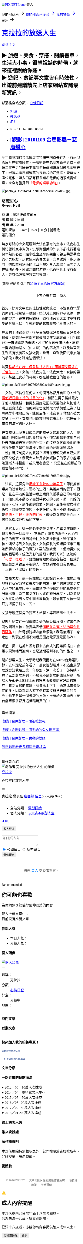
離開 (24, 1235)
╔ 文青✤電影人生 (41, 813)
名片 (13, 122)
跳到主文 (8, 45)
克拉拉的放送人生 (29, 33)
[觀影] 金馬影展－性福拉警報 (24, 721)
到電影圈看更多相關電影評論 (24, 747)
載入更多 (8, 829)
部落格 (15, 116)
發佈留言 (8, 854)
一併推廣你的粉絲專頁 (13, 1059)
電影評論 (35, 808)
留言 (38, 796)
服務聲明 (46, 1184)
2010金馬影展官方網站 (47, 283)
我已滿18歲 (10, 1235)
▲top (5, 820)
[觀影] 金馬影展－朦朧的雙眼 (24, 738)
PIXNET (20, 1180)
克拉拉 (7, 772)
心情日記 (36, 103)
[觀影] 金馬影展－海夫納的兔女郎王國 (31, 730)
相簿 (13, 111)
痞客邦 (29, 796)
